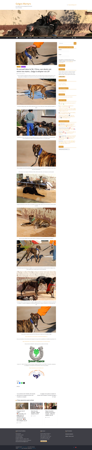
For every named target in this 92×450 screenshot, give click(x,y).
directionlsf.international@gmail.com (22, 441)
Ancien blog (60, 37)
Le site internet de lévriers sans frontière (66, 96)
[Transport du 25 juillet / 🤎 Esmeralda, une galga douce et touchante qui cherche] (22, 403)
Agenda (54, 37)
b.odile (24, 73)
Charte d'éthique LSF (72, 4)
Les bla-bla (29, 37)
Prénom (60, 49)
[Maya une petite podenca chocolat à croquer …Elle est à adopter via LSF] (50, 403)
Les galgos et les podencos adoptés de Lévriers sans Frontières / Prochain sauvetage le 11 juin (46, 395)
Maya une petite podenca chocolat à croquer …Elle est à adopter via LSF (50, 413)
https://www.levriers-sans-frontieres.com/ (36, 367)
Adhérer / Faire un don (62, 84)
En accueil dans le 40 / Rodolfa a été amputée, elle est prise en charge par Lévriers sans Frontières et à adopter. (26, 395)
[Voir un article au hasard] (75, 37)
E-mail (60, 54)
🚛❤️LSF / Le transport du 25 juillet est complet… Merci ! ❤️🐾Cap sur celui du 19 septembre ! (67, 129)
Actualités (35, 37)
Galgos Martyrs (23, 3)
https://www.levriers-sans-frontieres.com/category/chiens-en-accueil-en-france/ (36, 341)
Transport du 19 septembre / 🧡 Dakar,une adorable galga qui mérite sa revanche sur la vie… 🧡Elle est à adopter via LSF (67, 125)
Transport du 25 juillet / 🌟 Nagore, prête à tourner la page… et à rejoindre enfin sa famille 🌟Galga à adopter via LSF (67, 142)
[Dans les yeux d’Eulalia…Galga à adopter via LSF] (36, 403)
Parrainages (41, 37)
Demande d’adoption (62, 83)
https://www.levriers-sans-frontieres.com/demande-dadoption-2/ (36, 336)
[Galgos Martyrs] (17, 37)
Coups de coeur (22, 37)
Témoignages (48, 37)
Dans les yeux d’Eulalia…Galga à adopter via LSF (35, 412)
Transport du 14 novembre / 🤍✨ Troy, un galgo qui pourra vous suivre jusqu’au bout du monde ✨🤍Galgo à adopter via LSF (67, 109)
